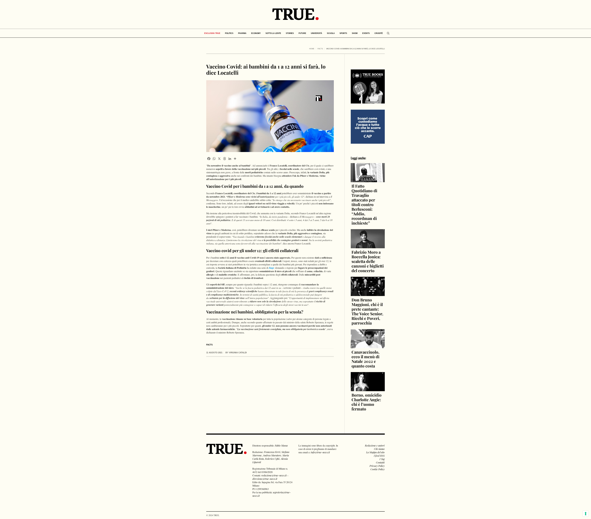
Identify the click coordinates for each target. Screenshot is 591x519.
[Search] (388, 33)
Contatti (380, 462)
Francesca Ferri (272, 452)
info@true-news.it (320, 452)
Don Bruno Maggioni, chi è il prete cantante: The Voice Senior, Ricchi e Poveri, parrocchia (367, 311)
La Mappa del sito (375, 452)
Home (311, 49)
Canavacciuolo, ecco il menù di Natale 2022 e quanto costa (365, 359)
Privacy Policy (377, 465)
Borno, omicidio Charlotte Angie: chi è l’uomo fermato (367, 402)
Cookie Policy (377, 469)
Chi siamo (379, 448)
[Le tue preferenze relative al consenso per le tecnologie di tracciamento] (586, 514)
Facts (320, 49)
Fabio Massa (281, 445)
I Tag (382, 459)
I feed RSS (379, 455)
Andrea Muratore (272, 455)
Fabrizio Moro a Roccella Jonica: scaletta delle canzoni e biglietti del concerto (368, 261)
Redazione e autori (375, 445)
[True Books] (368, 101)
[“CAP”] (368, 126)
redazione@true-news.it (274, 475)
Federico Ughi (272, 458)
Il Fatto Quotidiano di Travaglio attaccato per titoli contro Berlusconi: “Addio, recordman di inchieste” (364, 204)
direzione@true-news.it (264, 478)
